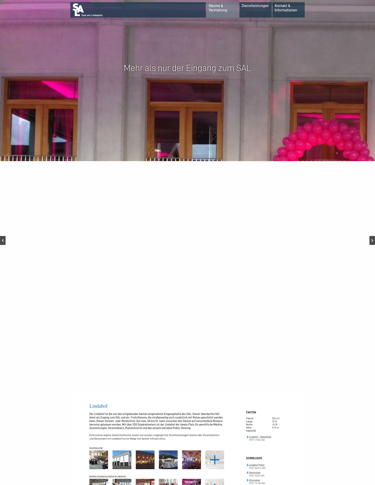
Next (372, 240)
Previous (3, 240)
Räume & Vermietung (218, 7)
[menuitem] (223, 10)
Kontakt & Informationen (286, 7)
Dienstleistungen (255, 5)
